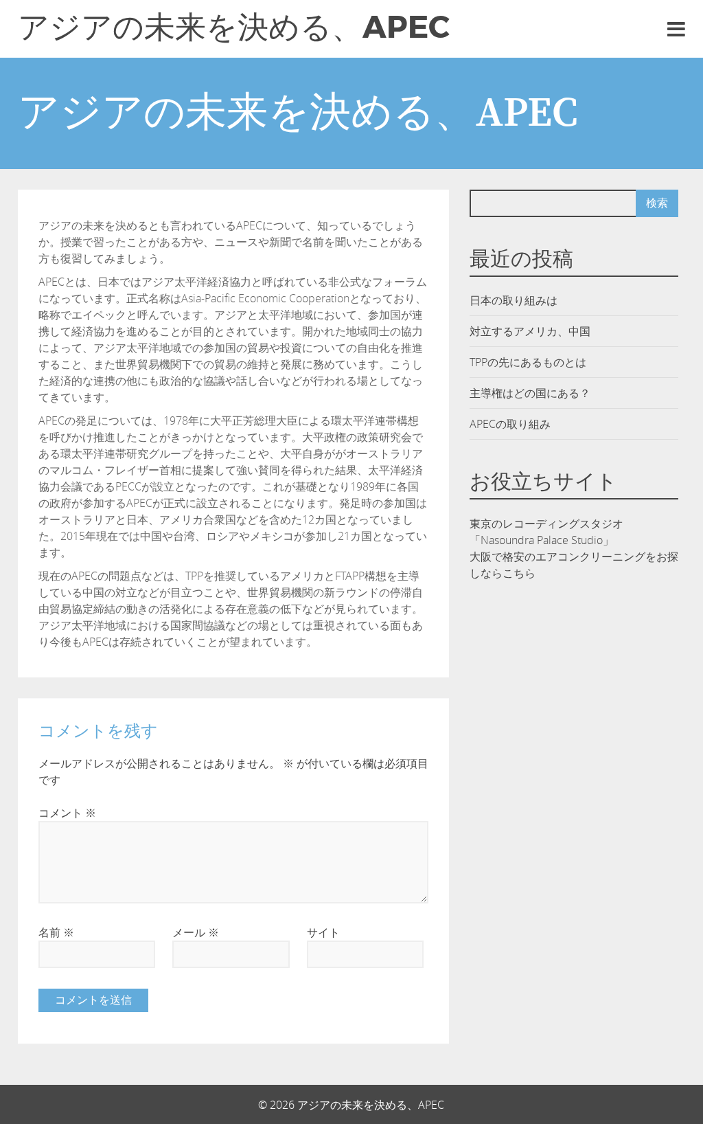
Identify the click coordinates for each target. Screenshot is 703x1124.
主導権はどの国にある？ (530, 393)
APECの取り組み (510, 423)
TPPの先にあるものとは (528, 362)
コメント (67, 812)
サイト (323, 932)
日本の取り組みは (513, 300)
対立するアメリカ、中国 (530, 331)
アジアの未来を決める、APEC (234, 27)
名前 (56, 932)
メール (195, 932)
